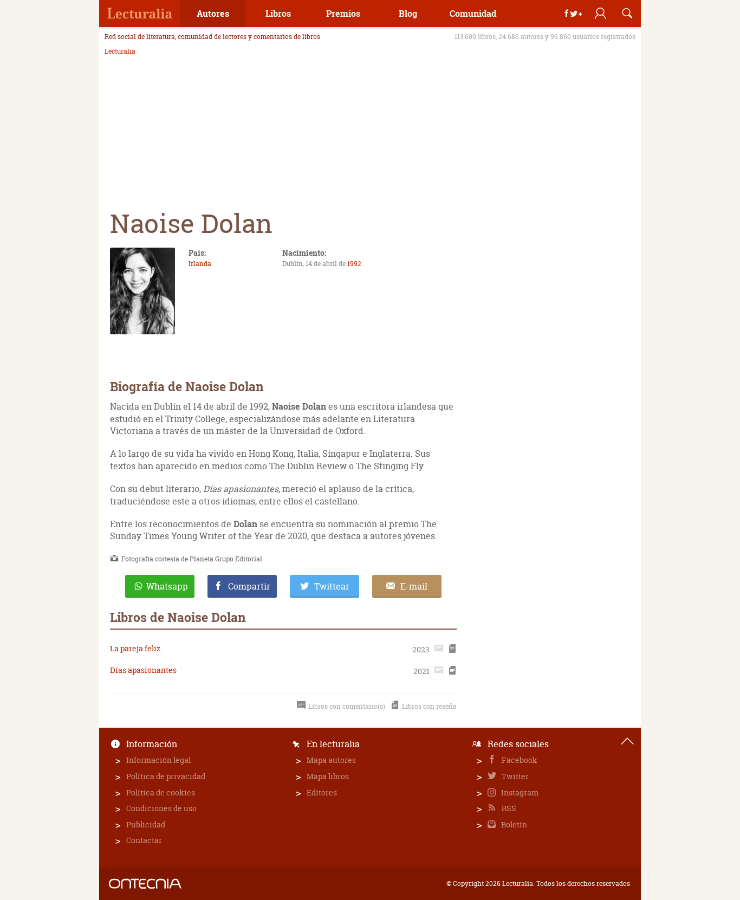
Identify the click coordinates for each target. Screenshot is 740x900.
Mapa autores (331, 760)
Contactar (144, 840)
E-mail (413, 586)
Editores (322, 792)
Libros (278, 13)
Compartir (249, 586)
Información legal (158, 760)
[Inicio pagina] (627, 741)
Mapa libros (328, 776)
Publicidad (145, 824)
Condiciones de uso (161, 808)
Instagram (518, 792)
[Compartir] (573, 13)
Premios (343, 13)
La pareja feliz (135, 648)
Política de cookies (160, 792)
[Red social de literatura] (139, 13)
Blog (408, 13)
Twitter (514, 776)
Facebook (518, 760)
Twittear (331, 586)
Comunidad (473, 13)
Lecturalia (120, 51)
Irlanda (200, 263)
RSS (508, 808)
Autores (213, 13)
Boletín (513, 824)
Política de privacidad (165, 776)
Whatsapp (167, 586)
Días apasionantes (143, 670)
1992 (354, 263)
